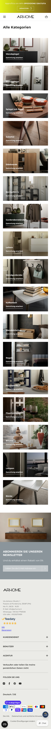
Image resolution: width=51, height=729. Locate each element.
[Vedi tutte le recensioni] (45, 714)
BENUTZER (8, 646)
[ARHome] (25, 17)
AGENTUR (8, 655)
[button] (4, 16)
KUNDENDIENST (11, 637)
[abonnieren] (45, 568)
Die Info (6, 716)
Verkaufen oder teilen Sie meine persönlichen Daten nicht (19, 666)
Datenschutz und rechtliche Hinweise (27, 716)
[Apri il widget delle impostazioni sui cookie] (4, 724)
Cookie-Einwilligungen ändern (22, 721)
